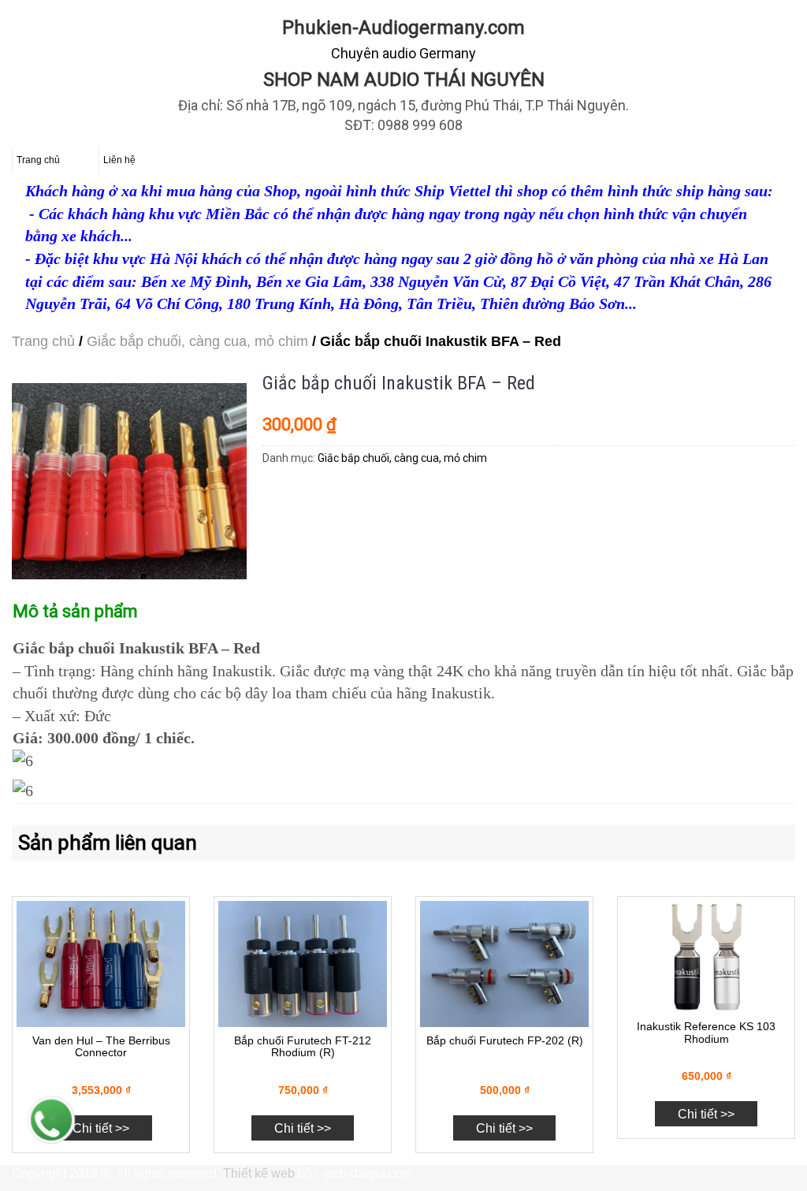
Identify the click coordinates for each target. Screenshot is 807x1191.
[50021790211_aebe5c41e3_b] (129, 481)
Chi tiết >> (101, 1128)
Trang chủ (38, 160)
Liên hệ (119, 160)
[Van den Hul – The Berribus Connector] (101, 964)
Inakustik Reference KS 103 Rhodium (706, 1032)
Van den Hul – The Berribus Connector (101, 1046)
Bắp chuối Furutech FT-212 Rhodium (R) (302, 1046)
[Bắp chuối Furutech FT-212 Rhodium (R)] (302, 964)
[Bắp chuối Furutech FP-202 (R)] (504, 964)
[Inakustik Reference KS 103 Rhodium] (706, 957)
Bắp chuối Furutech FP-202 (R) (504, 1040)
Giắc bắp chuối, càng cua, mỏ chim (197, 341)
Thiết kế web (259, 1173)
